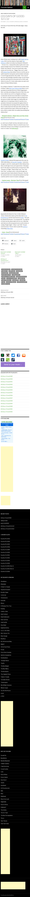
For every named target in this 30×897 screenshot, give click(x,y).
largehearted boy (5, 627)
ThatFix (2, 663)
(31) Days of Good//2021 (7, 409)
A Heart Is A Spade (5, 586)
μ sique (2, 696)
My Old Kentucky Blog (6, 641)
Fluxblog (3, 608)
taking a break (4, 520)
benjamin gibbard (14, 272)
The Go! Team (4, 812)
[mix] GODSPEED (5, 523)
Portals (2, 649)
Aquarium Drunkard (5, 589)
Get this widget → (4, 441)
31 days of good (7, 13)
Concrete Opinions (7, 7)
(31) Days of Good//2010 (7, 379)
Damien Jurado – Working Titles (10, 180)
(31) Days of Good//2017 (7, 398)
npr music (22, 280)
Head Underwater (5, 616)
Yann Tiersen (4, 820)
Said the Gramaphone (6, 655)
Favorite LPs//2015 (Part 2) (7, 568)
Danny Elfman (4, 774)
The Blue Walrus (5, 668)
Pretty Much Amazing (6, 652)
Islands (2, 782)
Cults (2, 771)
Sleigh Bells (3, 801)
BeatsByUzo (4, 758)
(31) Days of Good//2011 (7, 381)
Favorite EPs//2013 (5, 538)
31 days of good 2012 (17, 269)
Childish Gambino (5, 763)
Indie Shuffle (4, 622)
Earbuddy (3, 600)
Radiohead (3, 796)
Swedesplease (4, 657)
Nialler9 (2, 644)
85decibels (3, 584)
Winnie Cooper (4, 687)
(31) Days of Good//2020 (7, 406)
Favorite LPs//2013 (5, 560)
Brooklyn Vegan (4, 592)
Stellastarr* (3, 807)
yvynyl (2, 693)
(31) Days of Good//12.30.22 (7, 528)
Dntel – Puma (5, 232)
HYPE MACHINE (7, 422)
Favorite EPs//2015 (5, 544)
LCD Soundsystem (5, 788)
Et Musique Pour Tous (6, 606)
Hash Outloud (4, 614)
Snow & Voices (4, 804)
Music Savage (4, 636)
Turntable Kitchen (5, 679)
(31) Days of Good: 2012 (7, 291)
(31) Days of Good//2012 (7, 384)
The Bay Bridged (5, 666)
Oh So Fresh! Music (5, 647)
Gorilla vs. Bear (4, 611)
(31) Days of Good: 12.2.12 (7, 296)
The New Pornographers (7, 815)
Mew (2, 793)
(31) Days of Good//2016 (7, 395)
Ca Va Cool (3, 595)
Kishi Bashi (3, 785)
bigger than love (6, 274)
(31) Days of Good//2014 (7, 390)
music (13, 13)
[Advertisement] (7, 469)
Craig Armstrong (5, 766)
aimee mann (12, 271)
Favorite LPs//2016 (5, 571)
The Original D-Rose (6, 674)
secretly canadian (11, 282)
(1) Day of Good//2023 (6, 517)
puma (3, 282)
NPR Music (15, 128)
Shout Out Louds (5, 799)
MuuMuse (3, 638)
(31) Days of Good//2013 (7, 387)
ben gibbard (5, 272)
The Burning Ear (5, 671)
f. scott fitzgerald (11, 278)
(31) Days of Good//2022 (7, 411)
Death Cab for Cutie (21, 276)
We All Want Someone (6, 685)
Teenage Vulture (5, 660)
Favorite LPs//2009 (5, 549)
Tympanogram (4, 682)
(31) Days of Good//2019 (7, 403)
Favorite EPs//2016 (5, 547)
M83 (2, 790)
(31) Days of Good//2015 (7, 392)
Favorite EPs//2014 (5, 541)
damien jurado (16, 274)
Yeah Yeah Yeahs (5, 823)
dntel (3, 278)
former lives (21, 278)
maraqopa (15, 280)
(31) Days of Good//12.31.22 (7, 526)
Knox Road (3, 625)
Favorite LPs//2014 (5, 563)
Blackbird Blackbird (5, 760)
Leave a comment (23, 21)
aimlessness (19, 271)
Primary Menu (28, 7)
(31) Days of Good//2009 (7, 376)
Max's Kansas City (5, 633)
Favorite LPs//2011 (5, 555)
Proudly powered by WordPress (7, 895)
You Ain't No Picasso (6, 690)
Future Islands (4, 777)
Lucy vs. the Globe (5, 630)
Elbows (2, 603)
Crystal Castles (4, 769)
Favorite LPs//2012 (5, 557)
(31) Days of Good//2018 (7, 400)
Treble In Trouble (5, 677)
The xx (2, 818)
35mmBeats (4, 271)
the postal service (22, 282)
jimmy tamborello (6, 280)
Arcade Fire (3, 755)
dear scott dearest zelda (8, 276)
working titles (5, 283)
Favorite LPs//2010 (5, 552)
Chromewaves (4, 597)
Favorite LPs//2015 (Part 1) (7, 566)
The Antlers (4, 810)
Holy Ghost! (4, 780)
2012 (2, 13)
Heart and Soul (4, 619)
